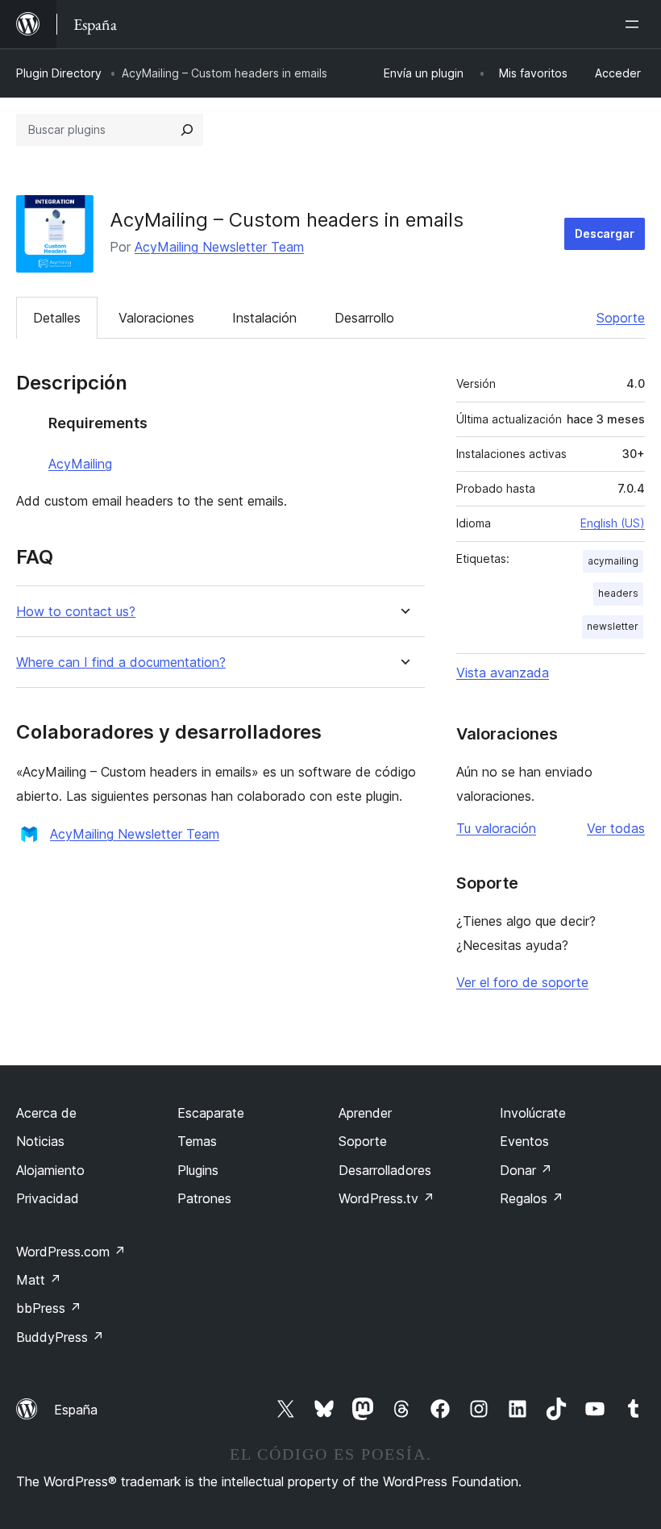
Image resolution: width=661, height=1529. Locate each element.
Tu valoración (496, 828)
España (76, 1410)
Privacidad (47, 1198)
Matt (38, 1280)
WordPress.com (71, 1252)
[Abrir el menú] (635, 24)
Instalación (264, 318)
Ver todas (616, 828)
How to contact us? (75, 611)
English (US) (612, 523)
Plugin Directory (59, 73)
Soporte (621, 318)
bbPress (48, 1308)
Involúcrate (533, 1113)
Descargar (604, 233)
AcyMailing (80, 464)
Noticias (40, 1141)
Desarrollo (364, 318)
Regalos (531, 1198)
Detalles (57, 318)
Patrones (204, 1198)
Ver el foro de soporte (522, 982)
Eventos (524, 1141)
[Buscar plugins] (187, 130)
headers (618, 593)
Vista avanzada (502, 673)
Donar (526, 1170)
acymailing (613, 561)
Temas (197, 1141)
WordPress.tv (386, 1198)
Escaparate (210, 1113)
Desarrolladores (385, 1170)
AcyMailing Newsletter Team (219, 247)
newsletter (612, 626)
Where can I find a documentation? (121, 662)
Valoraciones (156, 318)
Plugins (197, 1170)
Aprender (365, 1113)
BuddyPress (60, 1337)
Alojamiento (50, 1170)
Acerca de (46, 1113)
